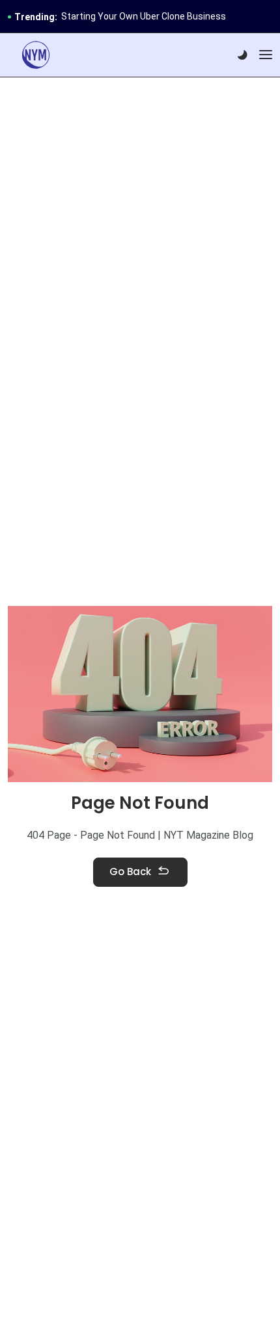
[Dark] (242, 55)
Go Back (130, 871)
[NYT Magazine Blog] (36, 55)
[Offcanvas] (265, 54)
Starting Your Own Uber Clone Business (143, 16)
